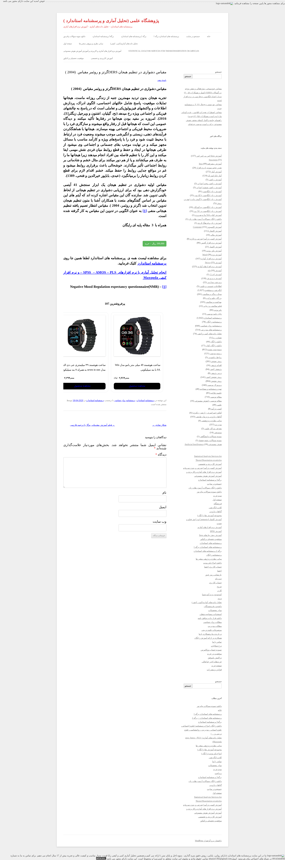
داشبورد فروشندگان (213, 606)
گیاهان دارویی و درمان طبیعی (209, 416)
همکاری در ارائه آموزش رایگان (208, 638)
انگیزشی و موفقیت (213, 290)
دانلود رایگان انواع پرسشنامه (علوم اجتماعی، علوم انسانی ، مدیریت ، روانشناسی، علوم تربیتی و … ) (201, 730)
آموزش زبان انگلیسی (212, 191)
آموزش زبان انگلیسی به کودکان (207, 207)
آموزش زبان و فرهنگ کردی (209, 223)
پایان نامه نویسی (214, 314)
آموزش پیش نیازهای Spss (210, 535)
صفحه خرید (216, 665)
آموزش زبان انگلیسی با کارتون (208, 195)
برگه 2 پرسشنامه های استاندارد (133, 36)
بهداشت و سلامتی (214, 302)
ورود (220, 598)
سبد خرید (217, 495)
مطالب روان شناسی (212, 622)
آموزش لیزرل (216, 274)
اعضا (219, 571)
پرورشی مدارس (214, 282)
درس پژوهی (216, 373)
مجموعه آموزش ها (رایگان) (209, 515)
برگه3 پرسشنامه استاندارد (103, 36)
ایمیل (162, 507)
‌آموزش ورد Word (212, 254)
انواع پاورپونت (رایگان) (211, 753)
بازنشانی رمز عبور (213, 574)
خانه (208, 36)
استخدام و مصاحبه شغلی (211, 614)
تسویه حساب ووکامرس (211, 650)
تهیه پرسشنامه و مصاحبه (211, 389)
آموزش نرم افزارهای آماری (209, 266)
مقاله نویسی (216, 397)
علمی (219, 405)
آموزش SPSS (216, 531)
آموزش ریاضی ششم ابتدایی (209, 187)
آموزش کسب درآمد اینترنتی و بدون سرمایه (202, 468)
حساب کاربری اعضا (213, 567)
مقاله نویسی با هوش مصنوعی (208, 401)
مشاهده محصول (137, 386)
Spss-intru (213, 160)
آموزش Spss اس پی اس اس (209, 156)
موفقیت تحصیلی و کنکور (73, 58)
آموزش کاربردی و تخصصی (102, 58)
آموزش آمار (216, 171)
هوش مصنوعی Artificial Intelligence (203, 444)
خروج (219, 586)
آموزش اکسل (215, 247)
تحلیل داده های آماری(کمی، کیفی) (124, 43)
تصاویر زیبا (217, 337)
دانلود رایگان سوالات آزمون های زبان (205, 219)
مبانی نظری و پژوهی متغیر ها (91, 43)
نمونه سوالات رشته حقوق (210, 440)
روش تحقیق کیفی (214, 377)
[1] (145, 211)
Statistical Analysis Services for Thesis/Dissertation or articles (163, 51)
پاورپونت (218, 310)
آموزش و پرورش (214, 278)
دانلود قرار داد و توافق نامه (210, 618)
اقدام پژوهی (216, 365)
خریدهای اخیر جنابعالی (212, 661)
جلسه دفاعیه (216, 393)
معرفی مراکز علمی (213, 428)
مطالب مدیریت (215, 626)
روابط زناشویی (215, 357)
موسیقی (218, 432)
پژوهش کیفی (216, 369)
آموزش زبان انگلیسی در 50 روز (208, 211)
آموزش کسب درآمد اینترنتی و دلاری (206, 239)
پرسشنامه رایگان (214, 322)
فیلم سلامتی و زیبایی (212, 306)
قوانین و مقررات (214, 669)
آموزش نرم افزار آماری (211, 258)
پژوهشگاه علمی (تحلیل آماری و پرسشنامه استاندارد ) (111, 20)
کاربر (219, 590)
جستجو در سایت (193, 36)
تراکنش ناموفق (215, 657)
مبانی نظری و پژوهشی (211, 420)
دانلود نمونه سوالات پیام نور (74, 36)
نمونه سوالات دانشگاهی (211, 436)
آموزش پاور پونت (214, 250)
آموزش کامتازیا (215, 231)
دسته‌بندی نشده (214, 349)
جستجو (218, 72)
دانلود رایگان (216, 341)
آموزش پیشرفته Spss (210, 164)
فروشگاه (218, 503)
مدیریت (218, 424)
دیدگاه (160, 454)
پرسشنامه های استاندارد (211, 543)
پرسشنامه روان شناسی (124, 400)
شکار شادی (159, 425)
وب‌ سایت (159, 521)
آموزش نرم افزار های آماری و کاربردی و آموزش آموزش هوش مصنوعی (92, 51)
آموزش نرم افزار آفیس (211, 243)
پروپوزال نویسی (214, 385)
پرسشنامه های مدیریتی (211, 329)
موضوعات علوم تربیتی (211, 630)
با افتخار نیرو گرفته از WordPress (208, 841)
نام (164, 492)
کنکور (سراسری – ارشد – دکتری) (207, 412)
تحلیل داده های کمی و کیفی (209, 333)
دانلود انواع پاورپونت (212, 563)
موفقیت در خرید (214, 654)
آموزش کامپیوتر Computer (207, 227)
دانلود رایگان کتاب (214, 345)
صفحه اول (67, 43)
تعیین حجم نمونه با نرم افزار (209, 167)
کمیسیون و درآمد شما (212, 594)
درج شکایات (216, 646)
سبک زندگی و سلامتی (212, 294)
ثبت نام (218, 578)
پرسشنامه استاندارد (146, 400)
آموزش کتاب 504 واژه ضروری (208, 215)
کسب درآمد (216, 409)
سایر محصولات (215, 610)
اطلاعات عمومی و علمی (211, 286)
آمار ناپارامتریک (215, 175)
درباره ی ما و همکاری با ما (210, 634)
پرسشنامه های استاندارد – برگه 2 (207, 718)
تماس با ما (217, 642)
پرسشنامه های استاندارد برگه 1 (166, 36)
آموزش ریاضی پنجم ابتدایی (209, 183)
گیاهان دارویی (215, 511)
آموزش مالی (216, 235)
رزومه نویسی (216, 353)
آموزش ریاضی (215, 179)
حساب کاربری (215, 582)
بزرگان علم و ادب (214, 298)
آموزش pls (215, 270)
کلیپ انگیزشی (215, 507)
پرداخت (218, 773)
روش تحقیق (216, 361)
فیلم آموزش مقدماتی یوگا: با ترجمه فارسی (92, 425)
